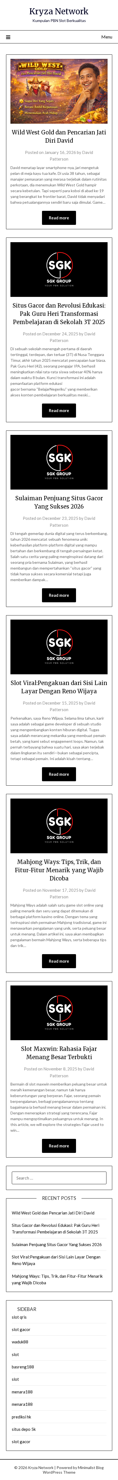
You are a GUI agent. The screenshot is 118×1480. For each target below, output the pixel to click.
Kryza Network (59, 11)
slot (15, 1354)
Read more (59, 217)
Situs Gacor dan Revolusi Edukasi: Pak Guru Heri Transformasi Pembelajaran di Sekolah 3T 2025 (59, 313)
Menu (106, 36)
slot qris (19, 1317)
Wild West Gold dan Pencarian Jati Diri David (53, 1212)
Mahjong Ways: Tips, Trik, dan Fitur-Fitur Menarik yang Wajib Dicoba (59, 870)
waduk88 (20, 1341)
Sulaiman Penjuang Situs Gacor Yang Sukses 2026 (57, 1244)
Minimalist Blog (91, 1467)
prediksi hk (21, 1416)
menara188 (22, 1391)
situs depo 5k (24, 1429)
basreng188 (23, 1366)
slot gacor (21, 1329)
